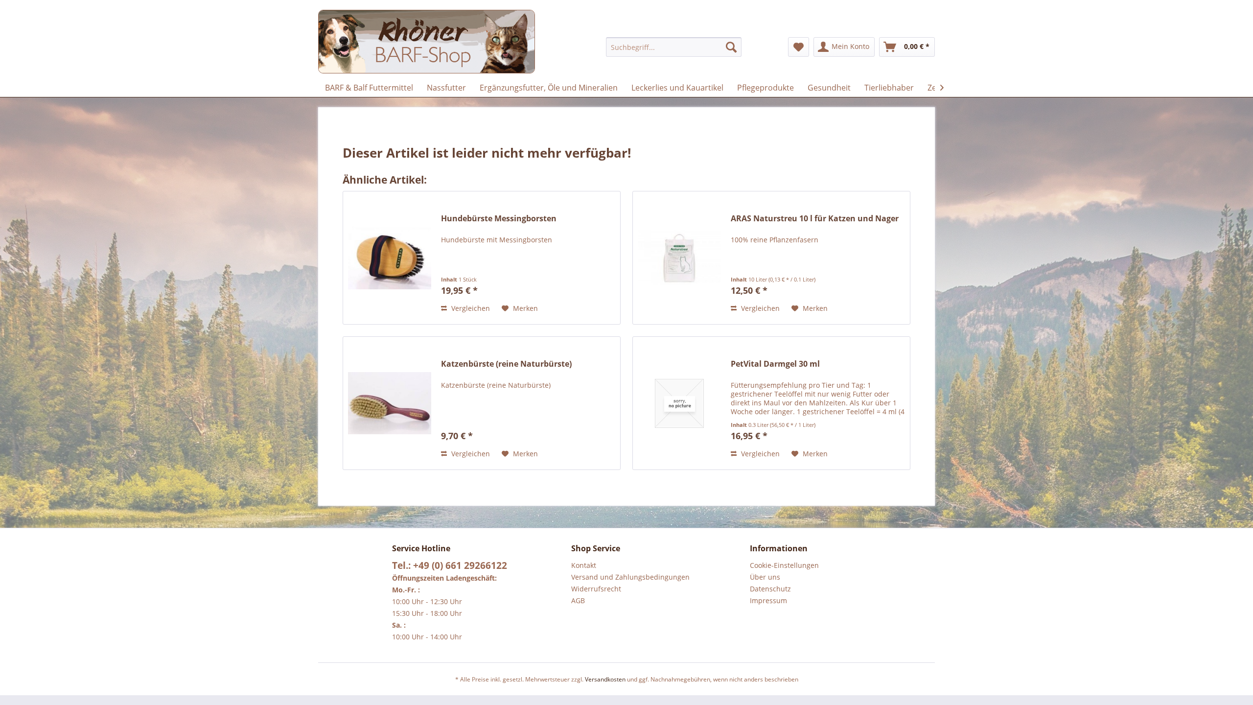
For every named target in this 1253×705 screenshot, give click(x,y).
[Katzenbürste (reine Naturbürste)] (389, 403)
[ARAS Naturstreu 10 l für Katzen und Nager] (679, 257)
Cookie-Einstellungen (784, 565)
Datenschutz (770, 588)
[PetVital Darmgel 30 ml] (679, 403)
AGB (578, 600)
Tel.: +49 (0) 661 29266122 (449, 565)
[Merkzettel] (798, 47)
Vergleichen (469, 308)
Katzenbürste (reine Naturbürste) (506, 364)
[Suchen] (731, 47)
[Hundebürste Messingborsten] (389, 257)
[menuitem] (674, 47)
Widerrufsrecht (596, 588)
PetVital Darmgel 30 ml (775, 364)
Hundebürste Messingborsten (499, 218)
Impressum (768, 600)
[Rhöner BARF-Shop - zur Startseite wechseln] (426, 41)
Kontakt (583, 565)
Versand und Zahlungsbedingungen (630, 577)
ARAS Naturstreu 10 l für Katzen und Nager (815, 218)
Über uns (765, 577)
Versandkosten (605, 679)
